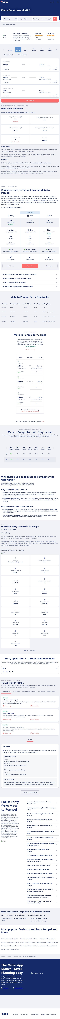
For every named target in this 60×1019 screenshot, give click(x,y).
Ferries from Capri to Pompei (48, 946)
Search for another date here (30, 411)
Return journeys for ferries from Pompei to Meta (14, 919)
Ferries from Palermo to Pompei (29, 942)
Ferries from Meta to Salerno (29, 939)
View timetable (15, 142)
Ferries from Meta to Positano (10, 942)
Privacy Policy (35, 1014)
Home (3, 957)
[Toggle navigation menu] (58, 2)
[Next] (56, 49)
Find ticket (15, 121)
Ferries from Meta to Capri (47, 939)
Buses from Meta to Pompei (39, 921)
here (43, 421)
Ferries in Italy (17, 957)
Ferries (9, 957)
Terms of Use (24, 1014)
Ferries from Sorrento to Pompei (30, 946)
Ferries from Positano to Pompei (11, 949)
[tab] (8, 54)
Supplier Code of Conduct (48, 1014)
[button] (36, 19)
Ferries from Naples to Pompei (49, 942)
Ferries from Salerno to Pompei (10, 946)
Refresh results (29, 350)
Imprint (15, 1014)
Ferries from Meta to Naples (9, 939)
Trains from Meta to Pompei (39, 918)
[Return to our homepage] (4, 2)
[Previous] (6, 448)
